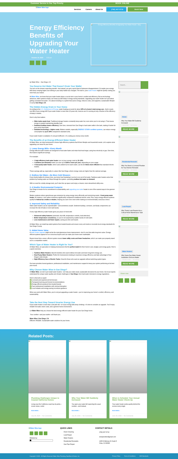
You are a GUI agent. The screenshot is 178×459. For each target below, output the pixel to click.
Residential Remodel (129, 161)
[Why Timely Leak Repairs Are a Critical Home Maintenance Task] (133, 191)
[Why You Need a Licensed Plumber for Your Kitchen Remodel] (133, 146)
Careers (89, 9)
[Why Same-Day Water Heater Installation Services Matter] (133, 236)
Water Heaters (127, 251)
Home (124, 117)
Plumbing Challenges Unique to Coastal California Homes (45, 399)
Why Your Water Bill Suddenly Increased (85, 399)
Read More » (35, 410)
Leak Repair (126, 206)
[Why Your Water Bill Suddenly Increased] (133, 102)
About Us (99, 9)
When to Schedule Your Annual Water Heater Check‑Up (126, 399)
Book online (122, 3)
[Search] (144, 85)
